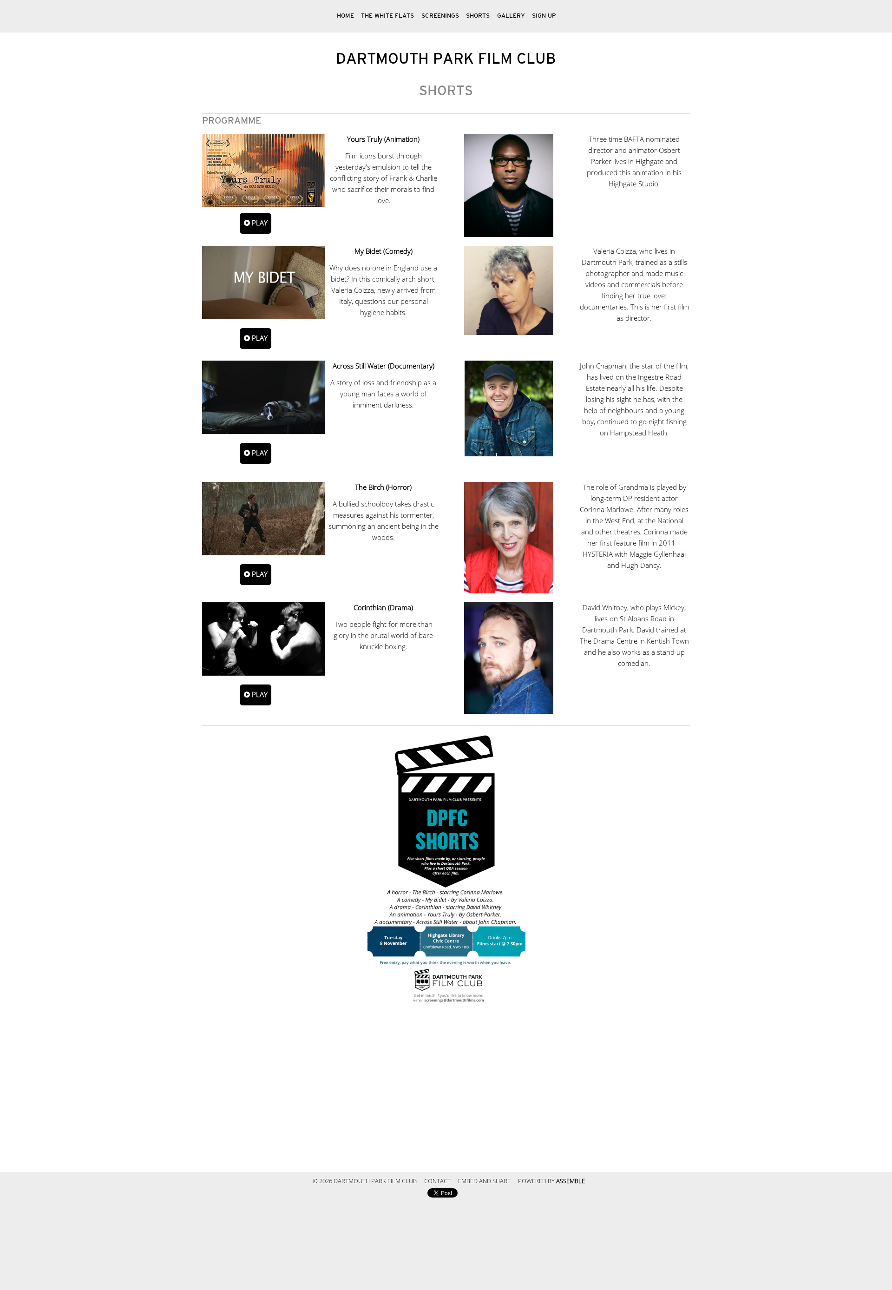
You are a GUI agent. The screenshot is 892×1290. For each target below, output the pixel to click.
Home (345, 16)
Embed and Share (484, 1181)
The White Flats (387, 16)
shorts (478, 16)
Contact (437, 1181)
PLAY (259, 223)
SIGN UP (544, 16)
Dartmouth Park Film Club (446, 59)
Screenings (440, 16)
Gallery (511, 16)
